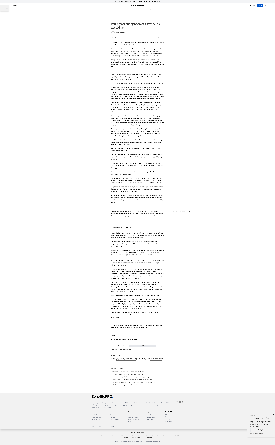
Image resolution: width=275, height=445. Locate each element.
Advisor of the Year (96, 426)
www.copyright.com (146, 358)
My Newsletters (169, 421)
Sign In (167, 414)
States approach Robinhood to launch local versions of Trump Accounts (134, 382)
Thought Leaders (158, 1)
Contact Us (131, 421)
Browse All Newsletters (256, 433)
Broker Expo (15, 5)
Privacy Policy (150, 419)
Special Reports (96, 421)
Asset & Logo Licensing (134, 419)
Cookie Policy (150, 414)
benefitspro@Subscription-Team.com (101, 407)
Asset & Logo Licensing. (156, 359)
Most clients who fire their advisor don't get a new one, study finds (132, 379)
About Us (130, 414)
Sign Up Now (261, 430)
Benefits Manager (96, 417)
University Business (148, 437)
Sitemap (112, 426)
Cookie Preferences (155, 441)
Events (112, 421)
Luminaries (94, 424)
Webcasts (121, 1)
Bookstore (150, 1)
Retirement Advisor (97, 419)
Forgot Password (169, 419)
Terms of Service (151, 417)
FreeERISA (135, 1)
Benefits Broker (96, 414)
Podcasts (115, 1)
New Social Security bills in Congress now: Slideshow (128, 371)
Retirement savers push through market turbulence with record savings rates (136, 385)
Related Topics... (122, 346)
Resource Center (143, 1)
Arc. (124, 441)
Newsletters (252, 5)
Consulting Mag (166, 435)
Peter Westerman (121, 32)
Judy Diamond (128, 1)
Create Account (169, 416)
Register (260, 5)
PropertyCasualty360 (111, 435)
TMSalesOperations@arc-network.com (126, 359)
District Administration (136, 437)
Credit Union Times (135, 435)
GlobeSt (145, 435)
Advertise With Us (133, 417)
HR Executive (125, 437)
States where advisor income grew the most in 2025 (128, 374)
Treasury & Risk (154, 435)
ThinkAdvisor (99, 435)
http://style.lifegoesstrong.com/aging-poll (124, 339)
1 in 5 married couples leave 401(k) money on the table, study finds (132, 377)
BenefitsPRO (123, 435)
